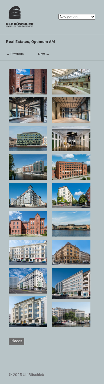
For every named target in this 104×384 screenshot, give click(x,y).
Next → (43, 54)
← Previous (15, 54)
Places (16, 340)
